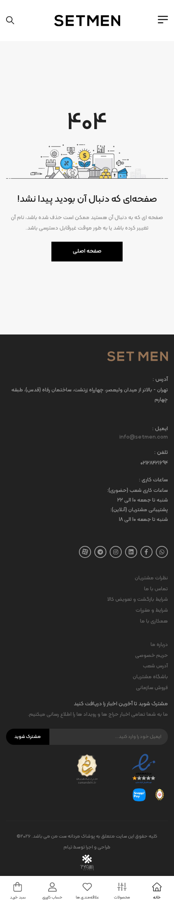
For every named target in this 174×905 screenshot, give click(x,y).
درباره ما (159, 645)
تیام (68, 847)
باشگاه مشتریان (150, 677)
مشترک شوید (27, 736)
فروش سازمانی (152, 688)
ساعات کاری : (153, 480)
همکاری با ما (154, 621)
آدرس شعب (155, 666)
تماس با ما (156, 589)
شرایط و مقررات (152, 610)
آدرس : (160, 379)
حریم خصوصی (151, 656)
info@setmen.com (143, 437)
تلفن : (161, 452)
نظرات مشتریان (151, 578)
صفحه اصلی (87, 251)
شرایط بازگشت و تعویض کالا (137, 600)
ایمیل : (160, 429)
